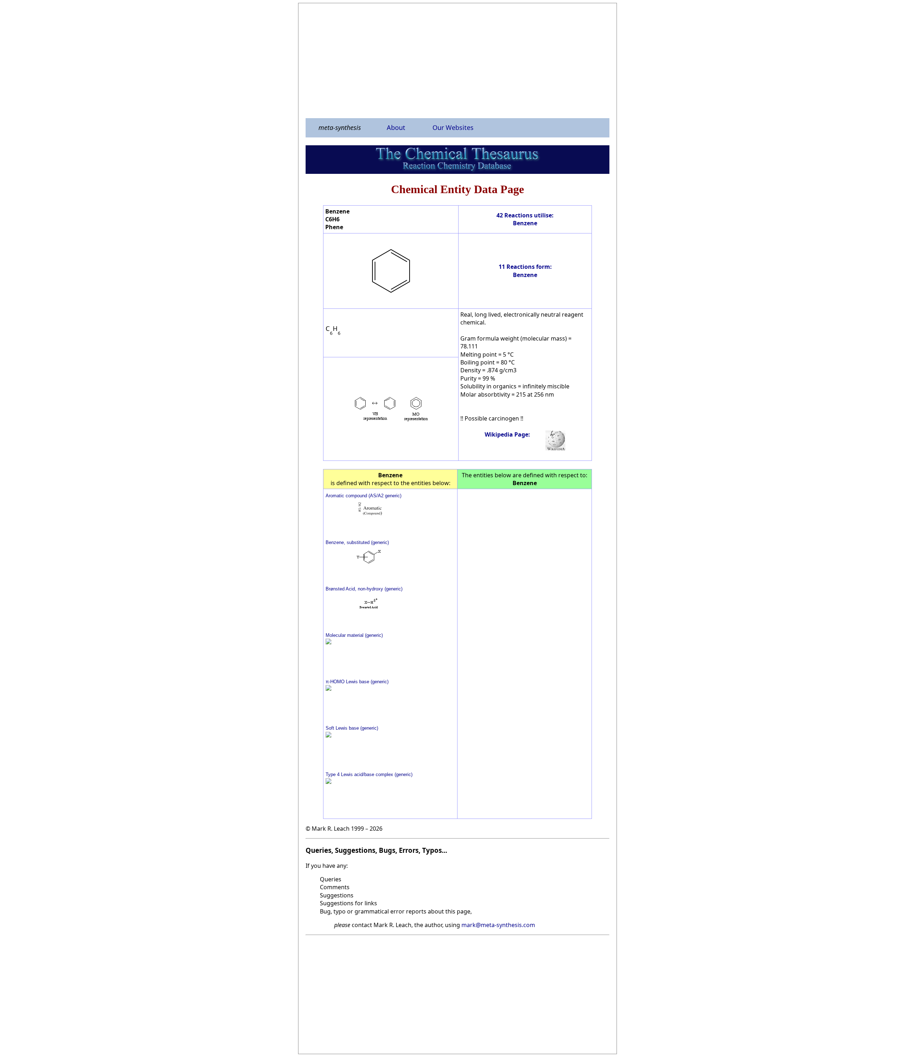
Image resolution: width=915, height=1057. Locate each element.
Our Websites (453, 127)
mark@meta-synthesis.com (498, 925)
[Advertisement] (457, 60)
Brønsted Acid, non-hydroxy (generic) (364, 589)
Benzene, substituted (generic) (357, 542)
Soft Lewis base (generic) (352, 728)
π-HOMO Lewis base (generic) (357, 681)
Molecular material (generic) (354, 635)
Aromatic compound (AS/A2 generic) (363, 495)
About (396, 127)
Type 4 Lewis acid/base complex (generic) (369, 774)
